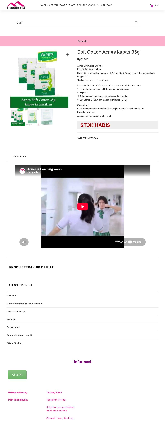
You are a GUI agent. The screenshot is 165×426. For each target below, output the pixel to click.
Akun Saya (106, 5)
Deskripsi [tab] (20, 156)
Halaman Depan (49, 5)
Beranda (82, 41)
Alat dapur (12, 295)
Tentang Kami (54, 392)
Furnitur (11, 319)
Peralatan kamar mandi (19, 335)
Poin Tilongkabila (87, 5)
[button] (154, 5)
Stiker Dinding (14, 343)
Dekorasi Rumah (16, 311)
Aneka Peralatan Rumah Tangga (24, 303)
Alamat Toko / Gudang (59, 418)
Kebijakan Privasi (56, 399)
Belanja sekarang (17, 392)
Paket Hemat (67, 5)
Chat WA (17, 374)
